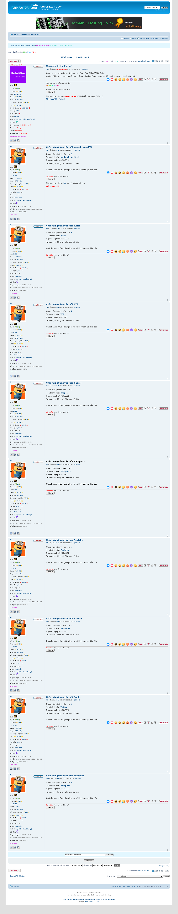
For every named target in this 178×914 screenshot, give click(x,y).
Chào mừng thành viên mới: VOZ (62, 304)
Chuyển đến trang (144, 61)
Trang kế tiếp (163, 866)
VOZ (62, 314)
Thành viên (18, 197)
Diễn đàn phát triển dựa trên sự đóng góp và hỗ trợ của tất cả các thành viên (89, 899)
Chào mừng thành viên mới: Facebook (65, 618)
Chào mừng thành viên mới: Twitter (63, 697)
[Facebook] (18, 140)
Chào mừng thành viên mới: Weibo (63, 226)
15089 (19, 94)
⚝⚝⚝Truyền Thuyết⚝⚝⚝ (26, 119)
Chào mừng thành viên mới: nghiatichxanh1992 (69, 147)
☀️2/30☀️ (19, 91)
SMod (29, 52)
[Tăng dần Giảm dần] (108, 865)
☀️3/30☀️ (19, 172)
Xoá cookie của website (131, 886)
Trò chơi (32, 45)
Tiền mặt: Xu (23, 45)
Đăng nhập (164, 38)
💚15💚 (17, 88)
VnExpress (65, 471)
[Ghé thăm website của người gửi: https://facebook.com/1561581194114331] (14, 219)
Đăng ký (155, 38)
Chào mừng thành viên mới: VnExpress (65, 461)
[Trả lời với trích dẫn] (163, 79)
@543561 (77, 386)
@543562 (77, 464)
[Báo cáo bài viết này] (148, 79)
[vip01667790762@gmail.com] (11, 140)
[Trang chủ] (24, 6)
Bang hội (14, 45)
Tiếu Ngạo (19, 99)
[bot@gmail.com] (11, 219)
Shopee (64, 393)
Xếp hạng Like (144, 38)
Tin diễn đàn (34, 34)
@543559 (77, 228)
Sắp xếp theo (87, 865)
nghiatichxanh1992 (69, 157)
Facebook (65, 628)
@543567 (78, 778)
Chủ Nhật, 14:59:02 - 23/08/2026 (61, 45)
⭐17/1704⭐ (18, 186)
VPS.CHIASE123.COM (92, 901)
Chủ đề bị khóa (13, 60)
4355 (15, 94)
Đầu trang (167, 143)
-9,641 (18, 192)
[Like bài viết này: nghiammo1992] (108, 80)
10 (72, 782)
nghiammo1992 (61, 69)
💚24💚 (17, 170)
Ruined (62, 99)
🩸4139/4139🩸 (25, 108)
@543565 (77, 700)
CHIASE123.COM (51, 6)
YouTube (64, 550)
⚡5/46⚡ (26, 102)
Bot (57, 150)
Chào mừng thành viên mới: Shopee (63, 383)
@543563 (77, 543)
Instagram (65, 785)
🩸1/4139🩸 (24, 189)
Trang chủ (15, 34)
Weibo (63, 236)
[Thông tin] (155, 79)
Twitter (63, 707)
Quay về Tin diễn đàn (17, 876)
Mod (24, 52)
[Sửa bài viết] (141, 79)
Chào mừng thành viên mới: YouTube (64, 540)
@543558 (77, 150)
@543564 (77, 621)
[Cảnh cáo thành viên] (152, 79)
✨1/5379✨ (19, 97)
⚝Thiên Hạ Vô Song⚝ (24, 200)
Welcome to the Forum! (75, 57)
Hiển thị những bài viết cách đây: (58, 865)
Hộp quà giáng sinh (42, 45)
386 (17, 111)
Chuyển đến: (111, 876)
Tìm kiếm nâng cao (161, 10)
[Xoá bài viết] (145, 79)
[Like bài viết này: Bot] (108, 173)
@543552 (85, 69)
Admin (34, 52)
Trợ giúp (126, 38)
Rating (134, 38)
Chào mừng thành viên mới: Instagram (65, 775)
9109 (167, 61)
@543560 (77, 307)
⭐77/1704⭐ (18, 105)
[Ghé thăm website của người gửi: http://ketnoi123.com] (14, 140)
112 (15, 175)
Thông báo (25, 34)
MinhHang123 (51, 99)
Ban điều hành (116, 886)
